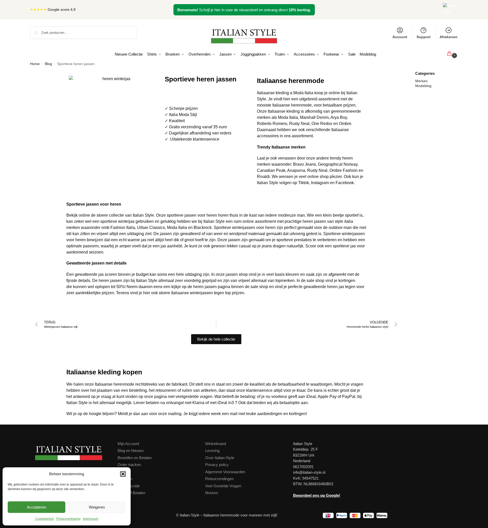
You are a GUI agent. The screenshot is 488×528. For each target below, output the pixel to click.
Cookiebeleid (44, 519)
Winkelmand (215, 443)
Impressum (90, 519)
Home (35, 64)
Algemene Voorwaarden (225, 472)
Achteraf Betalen (131, 493)
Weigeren (97, 507)
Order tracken (129, 464)
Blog (48, 64)
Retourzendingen (219, 479)
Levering (212, 450)
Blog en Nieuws (131, 450)
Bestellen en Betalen (135, 458)
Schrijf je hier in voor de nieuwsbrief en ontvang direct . (244, 10)
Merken (421, 81)
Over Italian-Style (219, 458)
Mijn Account (128, 443)
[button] (123, 474)
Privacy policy (217, 464)
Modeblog (423, 86)
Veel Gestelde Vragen (223, 486)
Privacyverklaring (68, 519)
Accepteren (36, 507)
